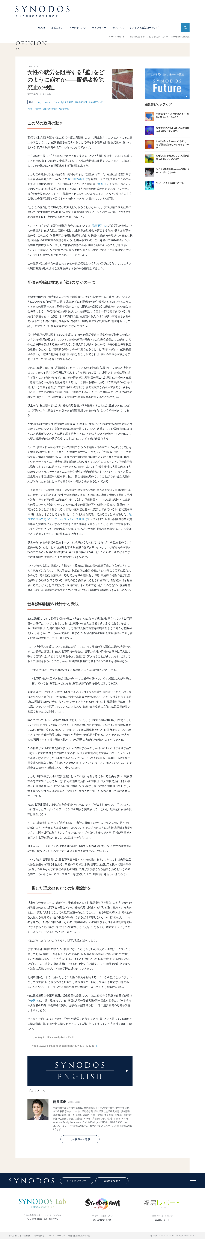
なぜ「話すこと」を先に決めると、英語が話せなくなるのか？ (172, 115)
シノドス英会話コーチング (144, 27)
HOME (41, 27)
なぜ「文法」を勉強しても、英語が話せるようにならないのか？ (172, 157)
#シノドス (54, 102)
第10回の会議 (76, 179)
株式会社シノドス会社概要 (20, 1235)
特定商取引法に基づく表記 (79, 1235)
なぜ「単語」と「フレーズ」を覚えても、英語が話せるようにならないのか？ (172, 144)
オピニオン (57, 27)
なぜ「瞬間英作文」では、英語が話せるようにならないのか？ (172, 129)
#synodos (43, 102)
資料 (100, 184)
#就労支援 (64, 108)
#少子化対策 (67, 102)
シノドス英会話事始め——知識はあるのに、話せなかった (173, 171)
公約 (33, 1000)
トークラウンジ (77, 27)
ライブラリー (99, 27)
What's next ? (112, 1180)
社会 (31, 102)
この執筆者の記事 (80, 1139)
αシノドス (118, 27)
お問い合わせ (39, 1235)
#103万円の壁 (96, 102)
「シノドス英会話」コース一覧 (170, 182)
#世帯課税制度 (50, 108)
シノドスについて (76, 1180)
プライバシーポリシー (56, 1235)
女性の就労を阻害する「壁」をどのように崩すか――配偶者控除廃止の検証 (160, 36)
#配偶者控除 (81, 102)
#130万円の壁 (34, 108)
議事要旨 (97, 225)
